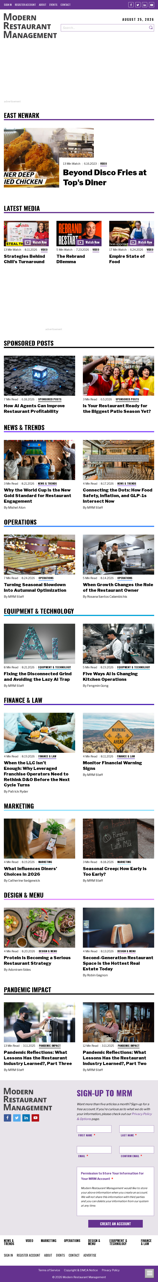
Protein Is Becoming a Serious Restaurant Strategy (37, 960)
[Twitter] (137, 4)
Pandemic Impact (50, 1045)
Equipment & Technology (54, 667)
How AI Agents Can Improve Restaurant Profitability (34, 408)
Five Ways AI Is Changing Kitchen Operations (110, 676)
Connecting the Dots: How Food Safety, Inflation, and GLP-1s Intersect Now (117, 495)
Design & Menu (48, 951)
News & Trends (47, 483)
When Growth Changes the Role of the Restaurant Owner (118, 587)
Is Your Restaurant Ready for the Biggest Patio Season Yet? (117, 408)
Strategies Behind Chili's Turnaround (24, 259)
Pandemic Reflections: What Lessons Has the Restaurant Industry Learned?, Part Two (114, 1058)
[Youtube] (151, 4)
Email (81, 1156)
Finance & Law (47, 756)
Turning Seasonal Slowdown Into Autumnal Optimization (35, 587)
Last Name (127, 1135)
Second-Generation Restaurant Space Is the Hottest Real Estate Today (118, 963)
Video (103, 163)
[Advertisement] (79, 73)
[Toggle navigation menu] (149, 1273)
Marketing (45, 862)
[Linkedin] (144, 4)
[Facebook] (131, 4)
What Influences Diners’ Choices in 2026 (30, 871)
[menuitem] (8, 5)
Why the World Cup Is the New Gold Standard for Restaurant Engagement (37, 495)
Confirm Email (130, 1156)
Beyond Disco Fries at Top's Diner (105, 177)
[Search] (151, 28)
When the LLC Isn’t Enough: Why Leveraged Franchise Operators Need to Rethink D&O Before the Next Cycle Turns (37, 774)
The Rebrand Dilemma (70, 259)
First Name (85, 1135)
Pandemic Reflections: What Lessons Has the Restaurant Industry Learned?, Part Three (38, 1058)
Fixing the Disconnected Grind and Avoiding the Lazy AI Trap (38, 676)
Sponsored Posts (49, 399)
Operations (46, 578)
